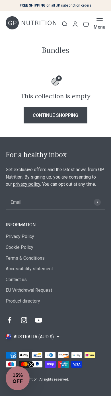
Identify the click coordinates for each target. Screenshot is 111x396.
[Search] (64, 24)
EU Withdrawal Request (29, 290)
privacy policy (26, 184)
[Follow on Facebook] (9, 320)
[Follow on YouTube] (38, 320)
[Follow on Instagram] (24, 320)
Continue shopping (55, 115)
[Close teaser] (31, 364)
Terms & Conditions (25, 258)
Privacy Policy (20, 236)
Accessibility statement (29, 268)
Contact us (16, 279)
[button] (18, 378)
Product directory (23, 301)
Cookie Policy (19, 247)
